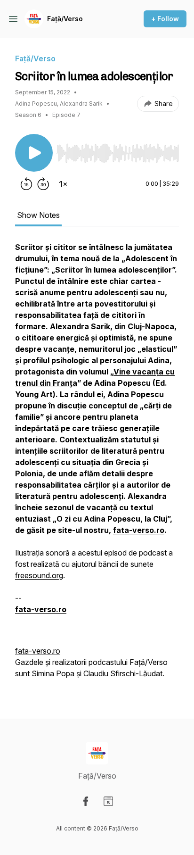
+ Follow (165, 19)
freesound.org (39, 575)
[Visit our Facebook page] (85, 801)
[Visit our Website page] (108, 801)
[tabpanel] (97, 465)
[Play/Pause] (34, 153)
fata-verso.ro (37, 651)
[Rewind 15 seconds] (26, 184)
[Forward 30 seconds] (43, 184)
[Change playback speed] (63, 184)
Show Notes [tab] (38, 215)
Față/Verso (65, 19)
